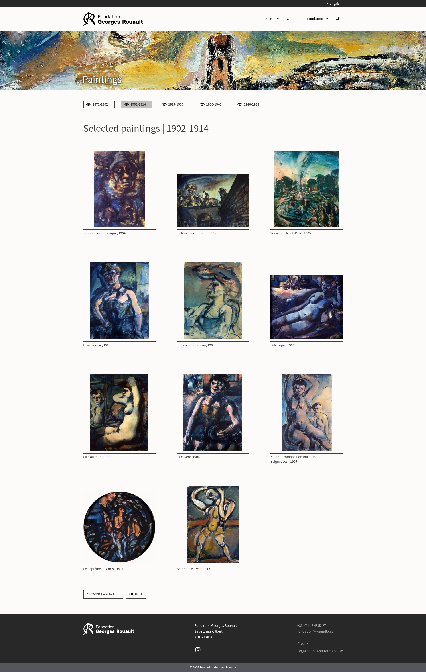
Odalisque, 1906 (282, 345)
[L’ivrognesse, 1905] (119, 300)
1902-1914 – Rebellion (103, 594)
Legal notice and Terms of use (320, 651)
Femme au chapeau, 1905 (196, 345)
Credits (302, 643)
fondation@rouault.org (315, 631)
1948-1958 (251, 104)
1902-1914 (138, 104)
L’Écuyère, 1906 (188, 457)
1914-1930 (175, 104)
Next (138, 594)
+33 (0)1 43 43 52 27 (311, 625)
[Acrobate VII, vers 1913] (213, 524)
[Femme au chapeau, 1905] (213, 300)
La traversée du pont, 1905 (196, 233)
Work (290, 18)
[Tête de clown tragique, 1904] (119, 189)
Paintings (102, 79)
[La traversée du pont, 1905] (213, 200)
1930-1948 (213, 104)
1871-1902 (100, 104)
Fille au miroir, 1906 (97, 457)
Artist (269, 18)
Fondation (315, 18)
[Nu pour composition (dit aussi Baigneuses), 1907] (307, 412)
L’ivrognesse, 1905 (96, 345)
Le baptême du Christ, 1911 (103, 569)
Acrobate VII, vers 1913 (193, 569)
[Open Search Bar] (337, 18)
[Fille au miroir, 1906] (119, 412)
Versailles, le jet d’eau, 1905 (290, 233)
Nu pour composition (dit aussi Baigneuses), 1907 (293, 459)
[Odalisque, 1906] (306, 307)
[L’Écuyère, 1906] (212, 412)
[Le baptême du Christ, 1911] (119, 527)
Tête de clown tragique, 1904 (104, 233)
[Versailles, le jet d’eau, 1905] (306, 189)
